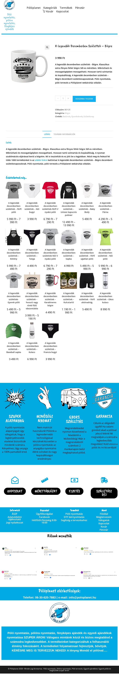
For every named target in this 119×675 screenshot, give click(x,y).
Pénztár (80, 7)
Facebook (44, 517)
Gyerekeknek (77, 116)
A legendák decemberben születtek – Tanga (32, 254)
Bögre (67, 113)
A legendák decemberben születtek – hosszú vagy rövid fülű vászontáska (32, 301)
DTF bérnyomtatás (74, 517)
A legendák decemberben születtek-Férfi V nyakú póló (50, 207)
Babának (66, 116)
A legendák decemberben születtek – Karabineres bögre (50, 299)
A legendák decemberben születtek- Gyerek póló (13, 298)
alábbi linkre (41, 160)
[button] (47, 47)
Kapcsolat (62, 11)
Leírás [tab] (47, 134)
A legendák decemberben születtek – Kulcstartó (68, 298)
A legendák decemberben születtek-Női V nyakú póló (50, 254)
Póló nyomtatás (74, 513)
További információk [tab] (64, 134)
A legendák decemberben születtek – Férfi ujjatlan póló (87, 254)
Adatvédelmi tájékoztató (15, 518)
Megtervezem (103, 517)
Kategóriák (50, 7)
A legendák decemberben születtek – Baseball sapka (13, 348)
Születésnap (89, 116)
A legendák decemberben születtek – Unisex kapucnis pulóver (69, 209)
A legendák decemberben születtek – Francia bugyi (50, 348)
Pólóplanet (33, 7)
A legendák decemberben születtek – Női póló (105, 254)
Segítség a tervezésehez (74, 520)
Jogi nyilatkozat (14, 522)
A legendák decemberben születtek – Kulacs (32, 348)
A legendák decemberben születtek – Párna (105, 207)
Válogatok (103, 520)
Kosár (104, 526)
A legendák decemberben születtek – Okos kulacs (105, 298)
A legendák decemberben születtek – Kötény (13, 254)
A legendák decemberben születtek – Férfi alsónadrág (87, 298)
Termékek (66, 7)
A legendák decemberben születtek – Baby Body (87, 207)
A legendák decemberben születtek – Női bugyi (32, 207)
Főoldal (104, 513)
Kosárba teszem (84, 99)
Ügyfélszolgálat (44, 513)
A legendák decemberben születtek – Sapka (68, 254)
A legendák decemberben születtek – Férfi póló (13, 207)
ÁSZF (14, 513)
